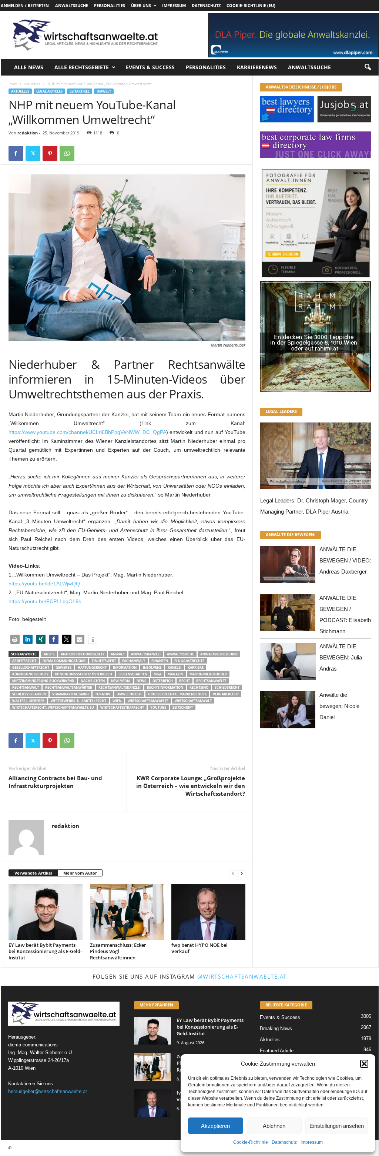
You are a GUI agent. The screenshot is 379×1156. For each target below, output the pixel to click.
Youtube (158, 707)
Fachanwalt (133, 660)
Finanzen (159, 660)
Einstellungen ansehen (336, 1126)
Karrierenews (257, 67)
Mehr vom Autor (80, 873)
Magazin (175, 674)
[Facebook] (16, 153)
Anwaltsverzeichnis (219, 654)
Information (125, 667)
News (141, 680)
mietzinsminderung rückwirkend (43, 680)
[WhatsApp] (67, 153)
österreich (162, 680)
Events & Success (150, 67)
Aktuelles (32, 83)
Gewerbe (63, 667)
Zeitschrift (182, 707)
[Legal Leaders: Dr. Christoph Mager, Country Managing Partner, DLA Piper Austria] (315, 457)
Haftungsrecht (92, 667)
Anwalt (118, 654)
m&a (157, 674)
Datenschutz (284, 1142)
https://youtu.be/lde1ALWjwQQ (44, 584)
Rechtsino (199, 687)
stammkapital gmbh (70, 694)
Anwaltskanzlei (146, 654)
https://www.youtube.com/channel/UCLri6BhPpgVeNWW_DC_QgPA (87, 432)
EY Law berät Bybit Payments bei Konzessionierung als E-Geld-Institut (45, 951)
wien (117, 700)
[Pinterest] (50, 153)
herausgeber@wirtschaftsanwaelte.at (47, 1091)
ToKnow (102, 694)
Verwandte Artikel (33, 873)
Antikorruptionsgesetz (82, 654)
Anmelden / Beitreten (25, 5)
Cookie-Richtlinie (250, 1142)
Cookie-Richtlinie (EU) (251, 5)
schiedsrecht (227, 687)
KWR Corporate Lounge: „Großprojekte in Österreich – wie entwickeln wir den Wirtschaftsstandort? (190, 785)
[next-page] (241, 873)
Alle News (28, 67)
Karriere (196, 667)
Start (13, 83)
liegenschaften (132, 674)
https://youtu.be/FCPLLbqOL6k (45, 601)
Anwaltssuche (71, 5)
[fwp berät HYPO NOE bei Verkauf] (208, 912)
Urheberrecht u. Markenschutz (177, 694)
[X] (33, 153)
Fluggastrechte (189, 660)
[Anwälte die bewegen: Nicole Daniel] (288, 711)
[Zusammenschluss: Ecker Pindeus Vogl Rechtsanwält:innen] (127, 912)
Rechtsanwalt (25, 687)
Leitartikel (80, 91)
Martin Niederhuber (208, 674)
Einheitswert (104, 660)
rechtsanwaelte (211, 680)
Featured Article (277, 1050)
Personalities (109, 5)
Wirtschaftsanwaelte (148, 700)
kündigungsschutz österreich (83, 674)
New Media (120, 680)
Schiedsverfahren (29, 694)
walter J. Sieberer (28, 700)
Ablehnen (274, 1126)
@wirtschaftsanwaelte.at (242, 976)
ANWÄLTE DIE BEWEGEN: (290, 534)
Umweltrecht (129, 694)
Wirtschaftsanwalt (193, 700)
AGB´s (49, 654)
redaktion (27, 133)
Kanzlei (174, 667)
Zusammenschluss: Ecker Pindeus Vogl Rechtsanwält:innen (118, 951)
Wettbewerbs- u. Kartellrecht (78, 700)
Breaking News (276, 1028)
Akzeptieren (215, 1126)
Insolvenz (152, 667)
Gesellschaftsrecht (30, 667)
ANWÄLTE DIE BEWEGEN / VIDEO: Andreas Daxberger (345, 560)
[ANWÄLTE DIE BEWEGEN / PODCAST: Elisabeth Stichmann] (288, 614)
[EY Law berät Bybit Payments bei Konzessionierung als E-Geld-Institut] (46, 912)
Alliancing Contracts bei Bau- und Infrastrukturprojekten (55, 781)
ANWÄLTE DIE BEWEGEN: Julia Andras (340, 657)
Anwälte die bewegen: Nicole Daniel (339, 706)
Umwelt (104, 91)
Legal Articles (49, 91)
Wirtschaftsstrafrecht (122, 707)
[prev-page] (233, 873)
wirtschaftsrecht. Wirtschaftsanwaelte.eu (53, 707)
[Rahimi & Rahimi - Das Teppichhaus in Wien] (315, 279)
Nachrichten (93, 680)
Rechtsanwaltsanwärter (68, 687)
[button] (364, 1064)
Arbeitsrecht (24, 660)
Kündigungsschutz (30, 674)
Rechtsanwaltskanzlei (119, 687)
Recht (184, 680)
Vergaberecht (226, 694)
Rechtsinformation (165, 687)
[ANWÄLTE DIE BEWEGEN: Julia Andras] (288, 663)
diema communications (64, 660)
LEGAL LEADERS (281, 411)
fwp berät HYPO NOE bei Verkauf (199, 948)
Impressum (312, 1142)
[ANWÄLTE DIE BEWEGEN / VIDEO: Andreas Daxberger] (288, 566)
